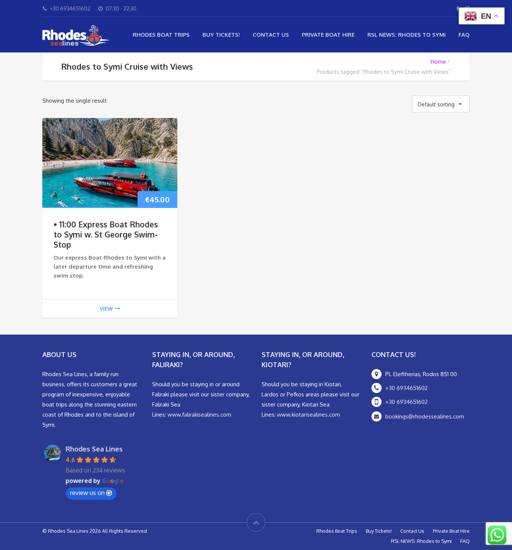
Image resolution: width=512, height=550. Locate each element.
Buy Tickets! (221, 34)
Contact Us (271, 34)
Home (438, 61)
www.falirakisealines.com (199, 414)
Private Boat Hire (328, 34)
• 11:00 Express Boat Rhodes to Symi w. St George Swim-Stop (106, 234)
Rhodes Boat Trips (161, 34)
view (106, 308)
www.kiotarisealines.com (308, 414)
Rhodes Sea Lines (94, 449)
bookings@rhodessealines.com (424, 416)
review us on (87, 492)
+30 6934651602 (406, 388)
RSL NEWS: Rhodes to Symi (406, 34)
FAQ (464, 34)
